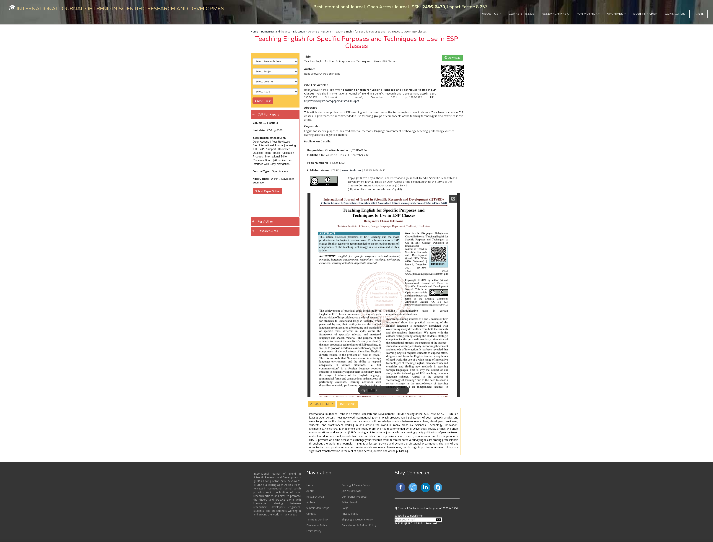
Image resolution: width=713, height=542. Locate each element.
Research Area (555, 14)
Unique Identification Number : (328, 150)
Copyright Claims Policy (356, 485)
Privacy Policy (350, 513)
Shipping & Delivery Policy (357, 519)
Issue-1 (326, 31)
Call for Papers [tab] (268, 114)
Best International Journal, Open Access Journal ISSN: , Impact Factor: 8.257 (400, 7)
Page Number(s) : (319, 163)
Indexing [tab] (347, 404)
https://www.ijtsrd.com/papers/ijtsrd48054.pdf (331, 101)
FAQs (345, 508)
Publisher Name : (318, 170)
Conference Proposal (354, 496)
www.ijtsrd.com (351, 170)
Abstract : (311, 107)
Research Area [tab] (268, 231)
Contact (311, 513)
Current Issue (521, 14)
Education (299, 31)
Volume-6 (313, 31)
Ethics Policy (313, 531)
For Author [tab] (265, 221)
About (310, 491)
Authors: (310, 69)
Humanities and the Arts (275, 31)
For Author (587, 14)
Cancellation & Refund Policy (359, 525)
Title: (307, 56)
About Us (490, 14)
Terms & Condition (317, 519)
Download (453, 57)
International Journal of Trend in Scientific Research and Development (122, 8)
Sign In (698, 14)
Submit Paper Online (267, 191)
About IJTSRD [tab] (321, 404)
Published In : (316, 155)
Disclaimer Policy (316, 525)
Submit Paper (645, 14)
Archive (310, 502)
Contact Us (675, 14)
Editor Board (349, 502)
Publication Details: (317, 141)
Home (254, 31)
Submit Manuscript (317, 508)
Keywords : (312, 126)
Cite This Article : (316, 85)
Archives (615, 14)
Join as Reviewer (351, 491)
